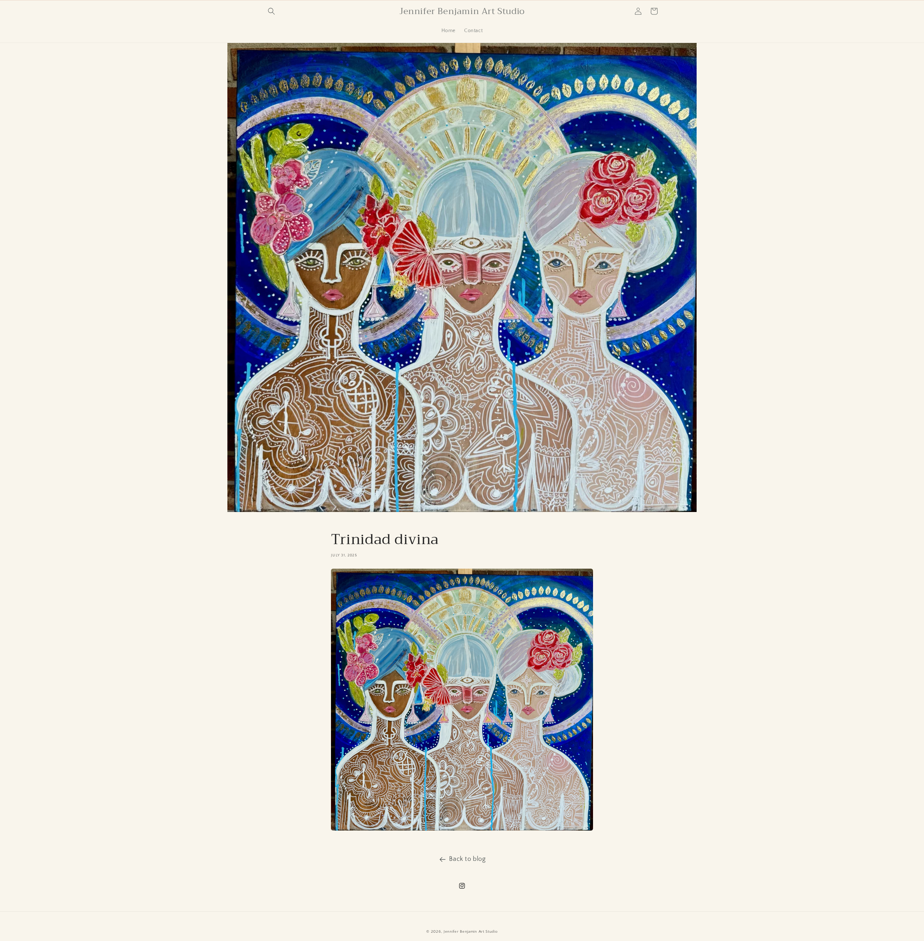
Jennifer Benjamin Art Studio (471, 931)
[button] (271, 11)
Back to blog (467, 859)
